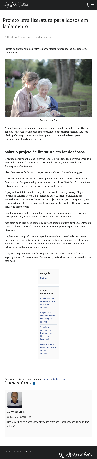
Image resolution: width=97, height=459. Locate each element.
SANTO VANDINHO (16, 412)
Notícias (43, 278)
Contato (32, 451)
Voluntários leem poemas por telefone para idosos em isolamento (47, 333)
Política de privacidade (13, 451)
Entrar (46, 379)
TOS (25, 451)
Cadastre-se (59, 379)
